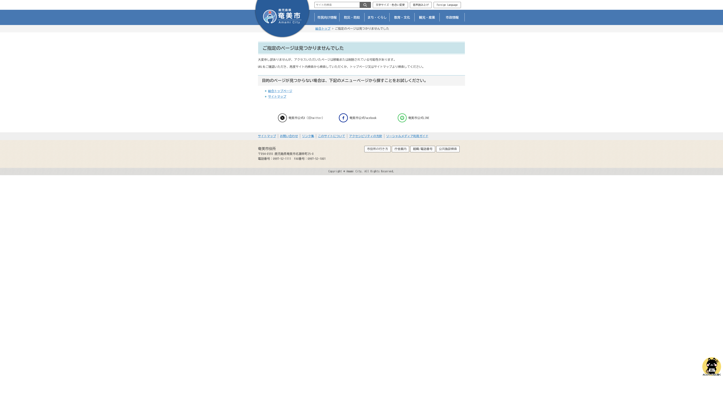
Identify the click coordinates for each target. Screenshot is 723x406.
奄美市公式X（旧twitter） (306, 117)
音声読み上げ (421, 5)
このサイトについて (331, 136)
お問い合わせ (289, 136)
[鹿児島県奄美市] (282, 19)
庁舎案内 (400, 148)
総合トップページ (280, 90)
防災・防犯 (352, 17)
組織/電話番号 (422, 148)
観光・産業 (427, 17)
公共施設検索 (448, 148)
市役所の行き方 (377, 148)
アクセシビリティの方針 (365, 136)
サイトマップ (277, 96)
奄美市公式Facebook (363, 117)
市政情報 (452, 17)
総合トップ (322, 28)
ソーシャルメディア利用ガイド (407, 136)
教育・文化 (402, 17)
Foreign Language (447, 5)
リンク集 (308, 136)
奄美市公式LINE (418, 117)
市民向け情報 (327, 17)
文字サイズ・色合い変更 (390, 5)
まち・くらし (377, 17)
